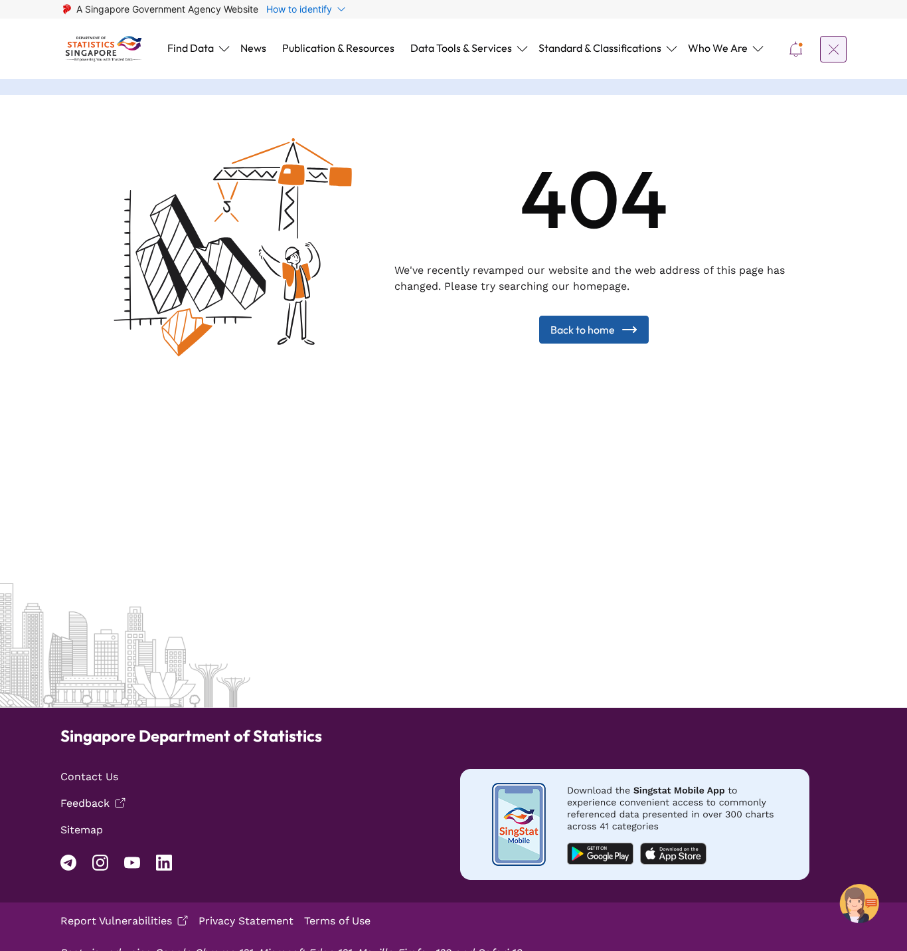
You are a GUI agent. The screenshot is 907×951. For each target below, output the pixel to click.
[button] (195, 48)
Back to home (582, 329)
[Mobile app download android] (634, 824)
